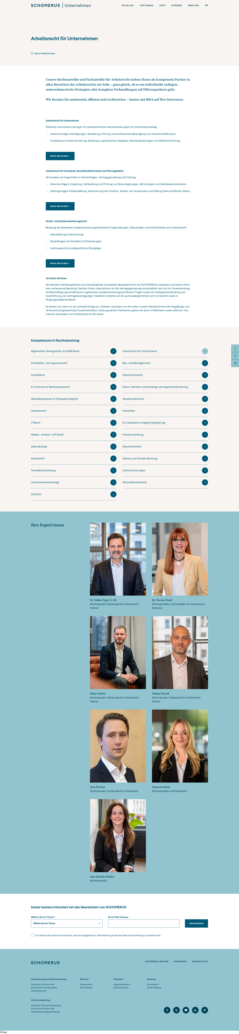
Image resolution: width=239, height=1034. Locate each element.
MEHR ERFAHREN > (60, 156)
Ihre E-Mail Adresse (118, 917)
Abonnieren (196, 923)
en (206, 5)
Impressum (180, 961)
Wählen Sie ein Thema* (43, 917)
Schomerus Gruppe (156, 961)
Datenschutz (200, 961)
